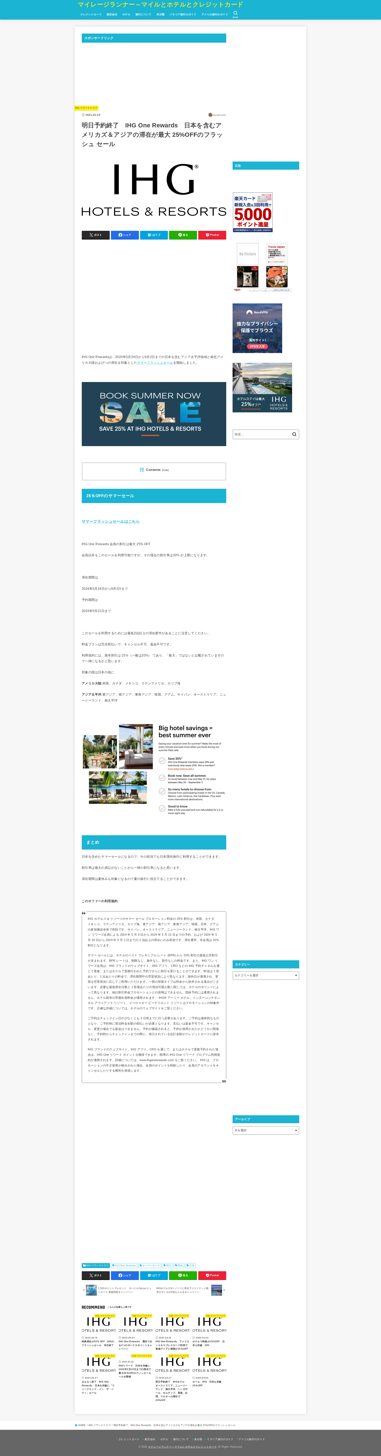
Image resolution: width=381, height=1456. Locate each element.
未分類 (161, 14)
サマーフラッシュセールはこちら (111, 521)
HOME (82, 1425)
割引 (168, 1265)
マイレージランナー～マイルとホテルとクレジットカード (161, 4)
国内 (180, 1265)
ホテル (126, 14)
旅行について (143, 14)
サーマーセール (151, 1265)
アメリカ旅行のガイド (214, 14)
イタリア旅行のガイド (183, 14)
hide (165, 470)
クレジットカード (91, 14)
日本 (191, 1265)
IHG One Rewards (125, 1265)
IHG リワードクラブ (86, 108)
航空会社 (112, 14)
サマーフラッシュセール (155, 362)
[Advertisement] (154, 73)
